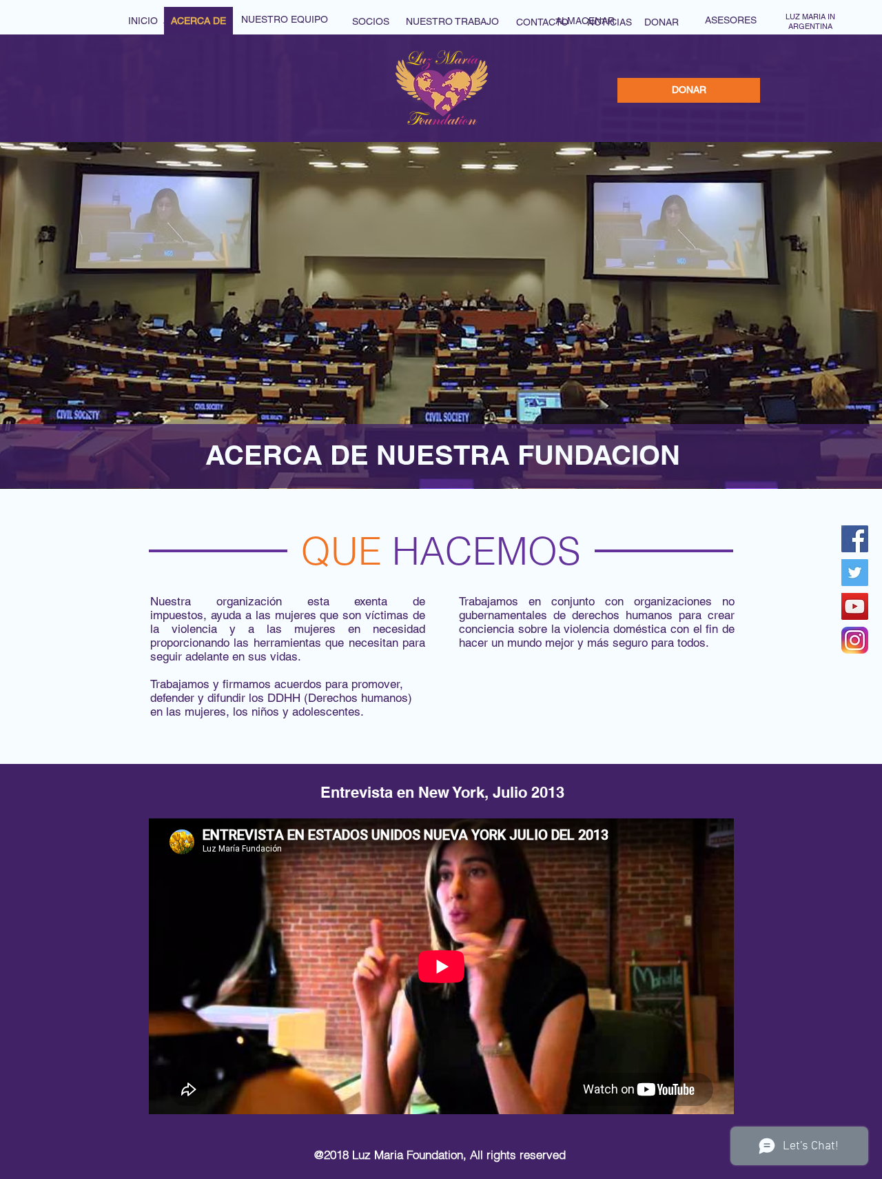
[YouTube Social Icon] (854, 606)
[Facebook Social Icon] (854, 538)
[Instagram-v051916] (854, 640)
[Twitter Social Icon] (854, 572)
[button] (198, 21)
